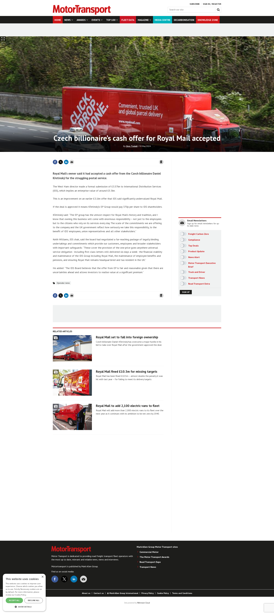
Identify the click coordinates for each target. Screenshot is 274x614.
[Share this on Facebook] (55, 162)
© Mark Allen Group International (122, 593)
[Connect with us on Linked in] (73, 579)
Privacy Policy (147, 593)
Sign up (186, 292)
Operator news (63, 283)
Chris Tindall (131, 146)
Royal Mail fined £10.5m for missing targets (126, 371)
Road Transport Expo (150, 562)
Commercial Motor (149, 552)
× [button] (42, 577)
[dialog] (24, 592)
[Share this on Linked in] (66, 162)
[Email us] (83, 579)
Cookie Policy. (20, 595)
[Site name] (82, 13)
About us (86, 593)
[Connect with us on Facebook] (54, 579)
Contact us (99, 593)
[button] (24, 606)
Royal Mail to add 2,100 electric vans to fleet (127, 406)
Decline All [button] (33, 600)
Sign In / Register (212, 4)
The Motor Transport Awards (154, 557)
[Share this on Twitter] (60, 162)
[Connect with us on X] (64, 579)
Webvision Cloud (143, 603)
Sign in (127, 156)
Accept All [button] (14, 600)
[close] (163, 156)
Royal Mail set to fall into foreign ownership (127, 337)
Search (219, 9)
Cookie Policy (163, 593)
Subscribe (195, 4)
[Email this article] (71, 162)
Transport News (148, 567)
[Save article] (161, 162)
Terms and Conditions (182, 593)
